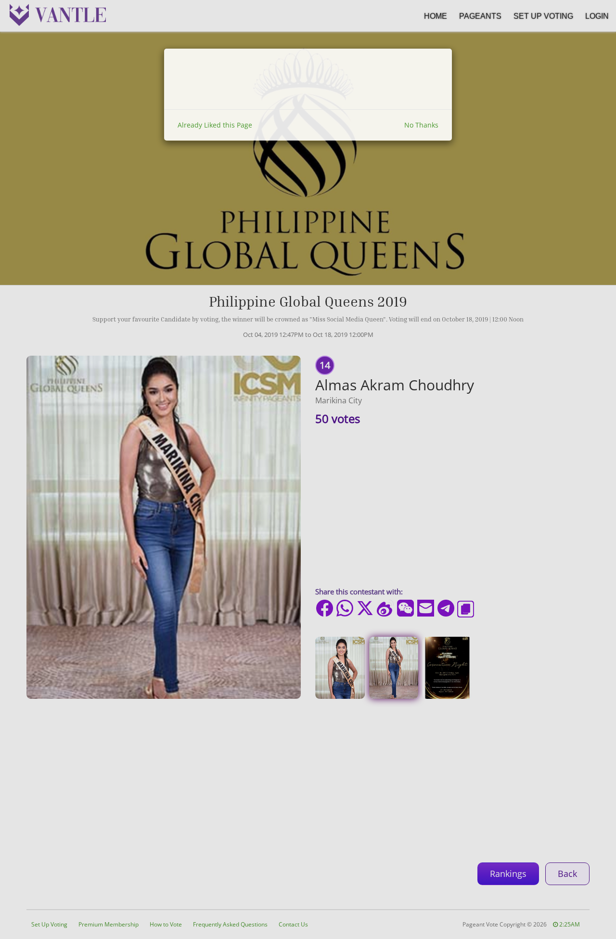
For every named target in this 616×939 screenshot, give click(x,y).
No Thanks (421, 124)
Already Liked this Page (215, 124)
